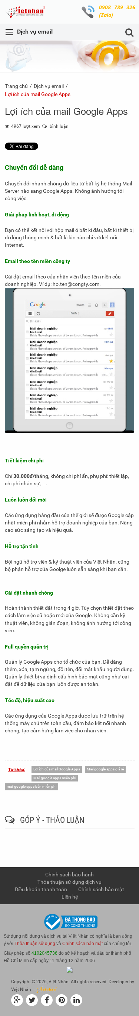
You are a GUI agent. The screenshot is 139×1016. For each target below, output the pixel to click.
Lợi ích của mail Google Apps (56, 769)
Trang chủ (16, 86)
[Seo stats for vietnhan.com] (70, 969)
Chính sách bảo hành (69, 875)
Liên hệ (70, 897)
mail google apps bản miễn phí (31, 786)
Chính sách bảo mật (101, 889)
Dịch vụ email (49, 86)
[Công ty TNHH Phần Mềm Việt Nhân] (27, 12)
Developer (118, 981)
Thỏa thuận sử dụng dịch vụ (69, 882)
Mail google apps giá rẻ (105, 769)
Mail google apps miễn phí (54, 778)
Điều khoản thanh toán (41, 889)
